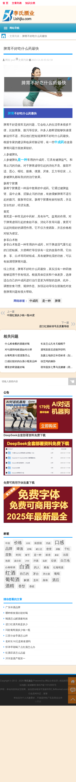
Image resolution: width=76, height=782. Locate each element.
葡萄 (57, 573)
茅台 (36, 573)
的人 (37, 567)
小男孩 (38, 701)
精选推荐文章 (66, 680)
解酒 (26, 580)
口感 (59, 542)
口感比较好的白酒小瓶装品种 (21, 361)
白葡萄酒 (10, 567)
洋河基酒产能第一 (15, 658)
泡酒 (7, 560)
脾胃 (11, 113)
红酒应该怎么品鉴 (15, 652)
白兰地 (65, 560)
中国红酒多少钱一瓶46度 (21, 315)
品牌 (8, 548)
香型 (21, 585)
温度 (45, 560)
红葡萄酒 (58, 567)
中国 (7, 543)
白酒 (24, 566)
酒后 (55, 579)
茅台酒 (46, 573)
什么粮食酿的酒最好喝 (17, 343)
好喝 (29, 548)
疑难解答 (32, 684)
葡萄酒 (12, 579)
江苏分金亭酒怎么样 (16, 635)
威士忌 (39, 548)
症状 (53, 560)
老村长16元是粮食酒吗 (18, 641)
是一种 (22, 159)
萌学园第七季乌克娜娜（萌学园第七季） (58, 367)
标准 (48, 554)
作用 (28, 543)
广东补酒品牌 (12, 607)
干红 (67, 549)
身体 (45, 580)
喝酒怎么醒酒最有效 (16, 618)
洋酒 (35, 560)
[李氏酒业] (38, 14)
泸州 (27, 560)
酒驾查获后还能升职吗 (53, 349)
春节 (27, 554)
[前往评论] (72, 690)
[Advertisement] (38, 744)
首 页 (5, 3)
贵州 (35, 580)
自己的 (24, 573)
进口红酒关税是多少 (16, 624)
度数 (8, 554)
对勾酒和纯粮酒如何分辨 (18, 349)
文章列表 (17, 3)
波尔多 (17, 560)
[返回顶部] (72, 699)
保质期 (38, 543)
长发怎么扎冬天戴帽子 (53, 343)
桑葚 (57, 555)
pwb (13, 60)
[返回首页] (72, 681)
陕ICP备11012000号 (46, 684)
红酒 (10, 572)
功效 (48, 543)
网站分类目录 (51, 680)
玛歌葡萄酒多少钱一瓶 (17, 630)
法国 (65, 554)
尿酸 (58, 548)
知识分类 (30, 3)
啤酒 (20, 548)
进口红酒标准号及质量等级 (54, 326)
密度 (49, 549)
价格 (18, 542)
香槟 (31, 586)
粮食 (46, 567)
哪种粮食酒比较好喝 (16, 613)
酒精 (9, 585)
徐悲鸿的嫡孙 (48, 361)
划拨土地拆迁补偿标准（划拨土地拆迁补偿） (58, 355)
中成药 (59, 142)
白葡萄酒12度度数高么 (17, 355)
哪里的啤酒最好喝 (15, 367)
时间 (18, 554)
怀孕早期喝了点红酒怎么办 (20, 647)
